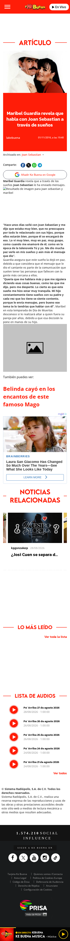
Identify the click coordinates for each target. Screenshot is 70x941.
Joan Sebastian (31, 154)
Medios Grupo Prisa (35, 914)
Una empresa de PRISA (35, 904)
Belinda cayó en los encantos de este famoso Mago (29, 396)
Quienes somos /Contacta (48, 874)
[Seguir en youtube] (35, 857)
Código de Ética (21, 881)
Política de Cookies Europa (47, 878)
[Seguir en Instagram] (45, 857)
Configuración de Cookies (38, 889)
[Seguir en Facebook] (13, 857)
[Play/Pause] (63, 934)
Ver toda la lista (55, 636)
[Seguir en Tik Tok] (56, 857)
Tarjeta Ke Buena (17, 874)
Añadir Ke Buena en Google (38, 174)
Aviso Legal (20, 878)
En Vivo (60, 7)
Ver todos (60, 773)
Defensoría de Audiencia (49, 881)
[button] (35, 927)
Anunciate (52, 885)
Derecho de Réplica (28, 885)
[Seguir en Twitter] (24, 857)
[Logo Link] (35, 6)
